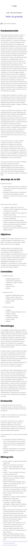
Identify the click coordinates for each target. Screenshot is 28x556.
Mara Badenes (13, 23)
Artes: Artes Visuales (16, 12)
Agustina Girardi (6, 23)
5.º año (7, 12)
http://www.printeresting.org (10, 545)
